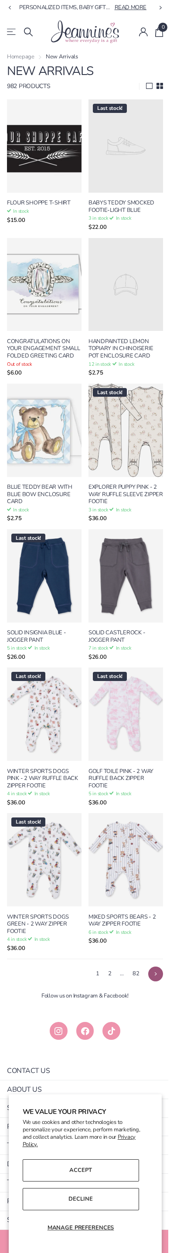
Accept (77, 1170)
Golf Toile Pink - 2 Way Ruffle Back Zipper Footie (117, 765)
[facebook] (82, 1014)
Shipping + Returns (41, 1091)
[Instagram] (55, 1014)
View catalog (12, 32)
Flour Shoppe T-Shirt (39, 199)
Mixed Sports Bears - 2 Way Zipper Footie (119, 903)
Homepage (20, 57)
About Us (24, 1072)
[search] (28, 32)
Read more (124, 7)
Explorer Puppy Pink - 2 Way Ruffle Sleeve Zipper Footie (119, 489)
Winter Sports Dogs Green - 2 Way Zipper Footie (37, 907)
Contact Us (28, 1053)
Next (149, 956)
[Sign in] (137, 31)
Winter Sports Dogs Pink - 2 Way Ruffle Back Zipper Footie (42, 765)
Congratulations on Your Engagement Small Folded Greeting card (41, 344)
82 (129, 956)
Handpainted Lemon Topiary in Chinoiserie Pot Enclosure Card (117, 340)
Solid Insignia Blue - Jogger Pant (36, 627)
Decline (77, 1199)
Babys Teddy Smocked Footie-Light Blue (118, 202)
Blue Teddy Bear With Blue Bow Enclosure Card (39, 489)
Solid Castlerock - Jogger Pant (113, 627)
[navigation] (9, 7)
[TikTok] (108, 1014)
